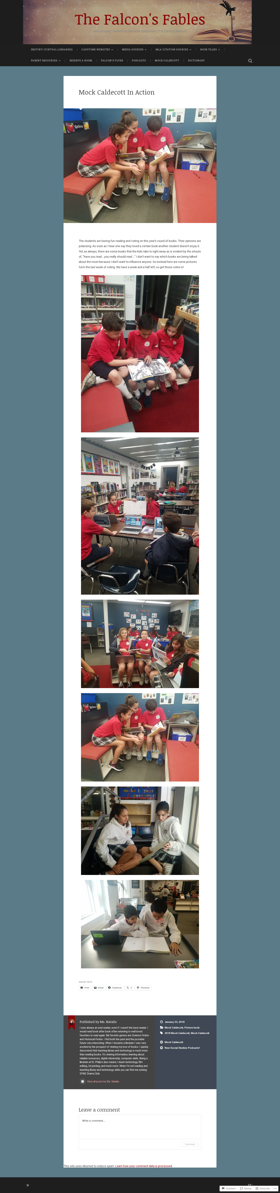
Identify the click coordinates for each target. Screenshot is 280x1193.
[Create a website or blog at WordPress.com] (28, 1185)
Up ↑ (250, 1184)
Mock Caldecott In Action (117, 92)
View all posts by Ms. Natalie (102, 1081)
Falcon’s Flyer (112, 60)
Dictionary (196, 60)
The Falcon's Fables (140, 19)
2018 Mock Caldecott (177, 1033)
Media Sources (133, 49)
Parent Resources (44, 60)
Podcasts (139, 60)
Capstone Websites (96, 49)
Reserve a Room (81, 60)
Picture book (191, 1027)
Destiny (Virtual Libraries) (52, 49)
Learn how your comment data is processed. (144, 1166)
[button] (140, 354)
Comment (190, 1144)
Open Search (250, 60)
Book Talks (208, 49)
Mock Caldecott (167, 60)
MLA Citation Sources (172, 49)
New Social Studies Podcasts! (182, 1047)
